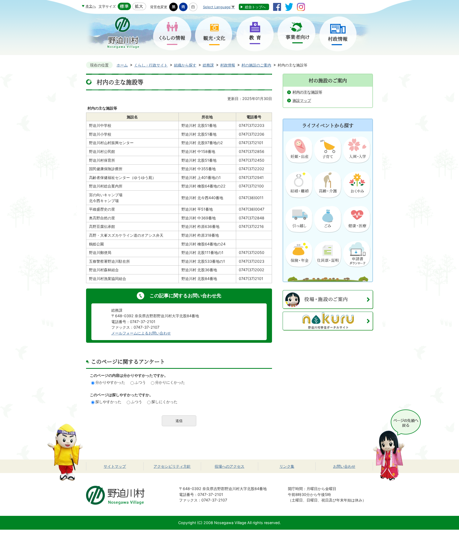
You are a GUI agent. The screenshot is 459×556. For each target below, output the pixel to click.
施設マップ (301, 100)
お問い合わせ (344, 466)
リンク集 (286, 466)
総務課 (208, 65)
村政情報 (227, 65)
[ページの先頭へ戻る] (397, 412)
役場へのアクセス (229, 466)
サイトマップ (115, 466)
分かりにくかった (170, 382)
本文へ (91, 6)
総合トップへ (255, 7)
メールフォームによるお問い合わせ (141, 333)
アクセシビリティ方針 (172, 466)
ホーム (122, 65)
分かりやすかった (110, 382)
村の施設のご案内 (256, 65)
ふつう (140, 382)
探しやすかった (108, 401)
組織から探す (185, 65)
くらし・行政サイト (151, 65)
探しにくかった (164, 401)
